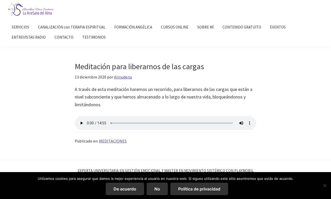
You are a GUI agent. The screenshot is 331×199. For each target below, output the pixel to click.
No (157, 188)
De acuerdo (125, 188)
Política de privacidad (199, 188)
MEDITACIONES (113, 141)
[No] (324, 185)
